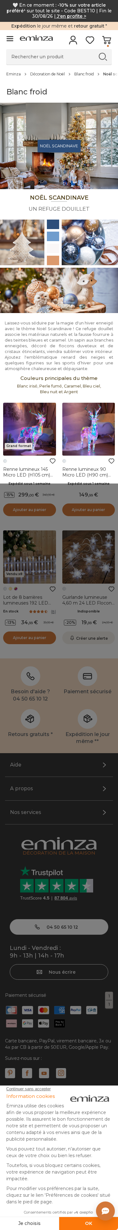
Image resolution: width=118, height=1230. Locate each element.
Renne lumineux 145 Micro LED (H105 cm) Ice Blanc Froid (26, 475)
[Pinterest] (10, 1073)
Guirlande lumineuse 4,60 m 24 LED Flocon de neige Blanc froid (87, 603)
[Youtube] (44, 1073)
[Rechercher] (102, 56)
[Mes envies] (90, 42)
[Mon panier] (106, 42)
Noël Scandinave (59, 146)
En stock (11, 611)
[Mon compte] (73, 42)
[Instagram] (61, 1073)
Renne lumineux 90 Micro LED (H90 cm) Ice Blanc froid (85, 475)
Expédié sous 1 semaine (29, 484)
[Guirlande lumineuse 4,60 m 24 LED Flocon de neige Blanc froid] (88, 557)
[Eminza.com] (36, 38)
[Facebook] (27, 1073)
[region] (59, 74)
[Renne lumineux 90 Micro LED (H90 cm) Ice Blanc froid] (88, 429)
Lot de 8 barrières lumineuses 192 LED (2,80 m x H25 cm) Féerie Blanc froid (25, 605)
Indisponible (88, 611)
